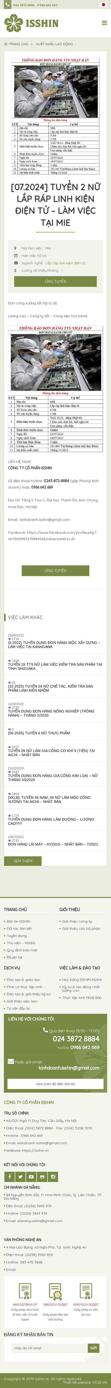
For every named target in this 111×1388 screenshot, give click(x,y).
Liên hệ (14, 957)
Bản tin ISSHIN (18, 921)
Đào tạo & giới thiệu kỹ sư (28, 994)
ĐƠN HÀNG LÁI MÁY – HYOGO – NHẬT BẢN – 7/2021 (53, 844)
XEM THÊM (23, 861)
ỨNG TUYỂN (55, 281)
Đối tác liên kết (19, 928)
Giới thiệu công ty (77, 921)
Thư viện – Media (21, 943)
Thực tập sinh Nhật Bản (82, 997)
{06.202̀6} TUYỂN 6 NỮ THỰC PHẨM (39, 733)
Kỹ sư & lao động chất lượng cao (81, 988)
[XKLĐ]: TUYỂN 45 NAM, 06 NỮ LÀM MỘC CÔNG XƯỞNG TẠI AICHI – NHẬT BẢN (49, 799)
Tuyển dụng (17, 935)
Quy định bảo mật (22, 950)
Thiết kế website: (85, 1382)
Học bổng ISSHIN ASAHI (82, 979)
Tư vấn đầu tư (18, 1008)
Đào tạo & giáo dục (24, 979)
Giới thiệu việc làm (22, 1001)
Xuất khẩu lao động (54, 44)
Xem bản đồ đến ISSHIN (55, 1084)
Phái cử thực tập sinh (24, 986)
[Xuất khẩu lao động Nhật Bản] (31, 23)
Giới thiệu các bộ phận (81, 928)
